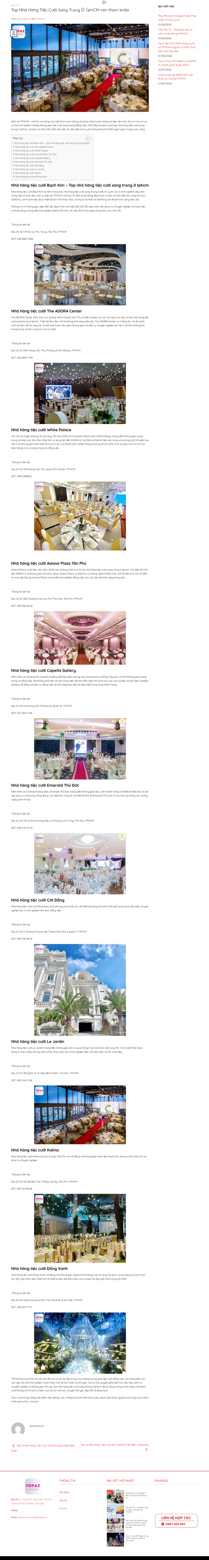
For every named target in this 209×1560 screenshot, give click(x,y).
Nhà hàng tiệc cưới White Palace (31, 150)
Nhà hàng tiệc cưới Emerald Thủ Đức (33, 161)
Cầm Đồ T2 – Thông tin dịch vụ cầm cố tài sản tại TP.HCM (175, 31)
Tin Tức (63, 1508)
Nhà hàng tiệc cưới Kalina (28, 173)
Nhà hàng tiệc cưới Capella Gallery (32, 158)
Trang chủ (155, 2)
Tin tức (193, 2)
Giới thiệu (170, 2)
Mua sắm (103, 8)
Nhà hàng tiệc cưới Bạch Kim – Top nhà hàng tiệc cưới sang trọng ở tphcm (52, 143)
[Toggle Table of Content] (86, 138)
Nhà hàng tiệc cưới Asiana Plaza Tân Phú (36, 154)
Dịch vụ (62, 8)
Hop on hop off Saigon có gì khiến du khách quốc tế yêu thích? (177, 62)
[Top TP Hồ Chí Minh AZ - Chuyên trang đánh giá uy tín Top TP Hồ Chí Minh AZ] (104, 2)
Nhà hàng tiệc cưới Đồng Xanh (31, 176)
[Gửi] (54, 2)
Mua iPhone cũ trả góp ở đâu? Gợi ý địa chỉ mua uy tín (177, 17)
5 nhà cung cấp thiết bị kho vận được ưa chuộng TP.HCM (175, 76)
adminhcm (40, 19)
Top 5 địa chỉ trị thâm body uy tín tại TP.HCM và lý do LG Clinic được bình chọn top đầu (177, 47)
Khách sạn (118, 8)
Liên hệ (182, 2)
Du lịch (75, 8)
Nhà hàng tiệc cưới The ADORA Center (34, 147)
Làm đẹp (133, 8)
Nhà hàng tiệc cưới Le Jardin (29, 169)
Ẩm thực (89, 8)
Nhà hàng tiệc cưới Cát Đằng (29, 165)
